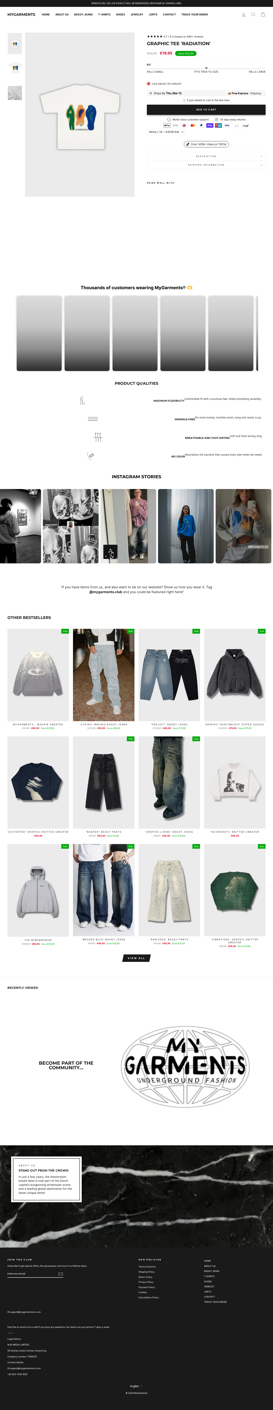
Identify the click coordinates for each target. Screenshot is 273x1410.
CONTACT (169, 14)
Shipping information (206, 164)
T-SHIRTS (104, 14)
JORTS (153, 14)
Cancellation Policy (149, 1297)
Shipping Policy (147, 1271)
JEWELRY (137, 14)
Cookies (143, 1292)
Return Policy (145, 1277)
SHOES (120, 14)
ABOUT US (62, 14)
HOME (46, 14)
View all (136, 958)
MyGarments (21, 14)
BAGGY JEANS (83, 14)
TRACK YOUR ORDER (194, 14)
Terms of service (147, 1266)
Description (206, 156)
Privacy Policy (146, 1282)
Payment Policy (147, 1287)
